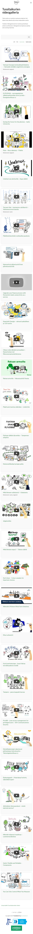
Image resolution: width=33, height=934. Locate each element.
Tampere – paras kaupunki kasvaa (14, 692)
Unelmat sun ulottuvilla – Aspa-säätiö (15, 179)
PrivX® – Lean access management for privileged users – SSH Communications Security (16, 723)
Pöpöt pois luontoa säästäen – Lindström (16, 407)
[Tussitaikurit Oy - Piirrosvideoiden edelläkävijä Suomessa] (16, 2)
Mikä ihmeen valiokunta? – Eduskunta (15, 492)
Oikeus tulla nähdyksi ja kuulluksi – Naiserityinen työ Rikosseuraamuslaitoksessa (14, 352)
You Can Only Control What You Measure (16, 891)
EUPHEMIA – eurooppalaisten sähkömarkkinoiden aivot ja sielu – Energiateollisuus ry (14, 95)
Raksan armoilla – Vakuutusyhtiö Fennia (16, 378)
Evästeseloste (24, 915)
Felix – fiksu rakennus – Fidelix (13, 150)
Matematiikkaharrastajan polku (13, 464)
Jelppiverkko (7, 521)
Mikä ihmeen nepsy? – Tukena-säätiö (15, 549)
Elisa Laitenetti (8, 635)
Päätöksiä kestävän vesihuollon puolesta (16, 236)
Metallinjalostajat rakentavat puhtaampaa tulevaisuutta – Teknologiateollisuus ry (12, 751)
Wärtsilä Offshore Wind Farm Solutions (16, 606)
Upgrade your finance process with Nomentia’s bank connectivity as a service (14, 295)
